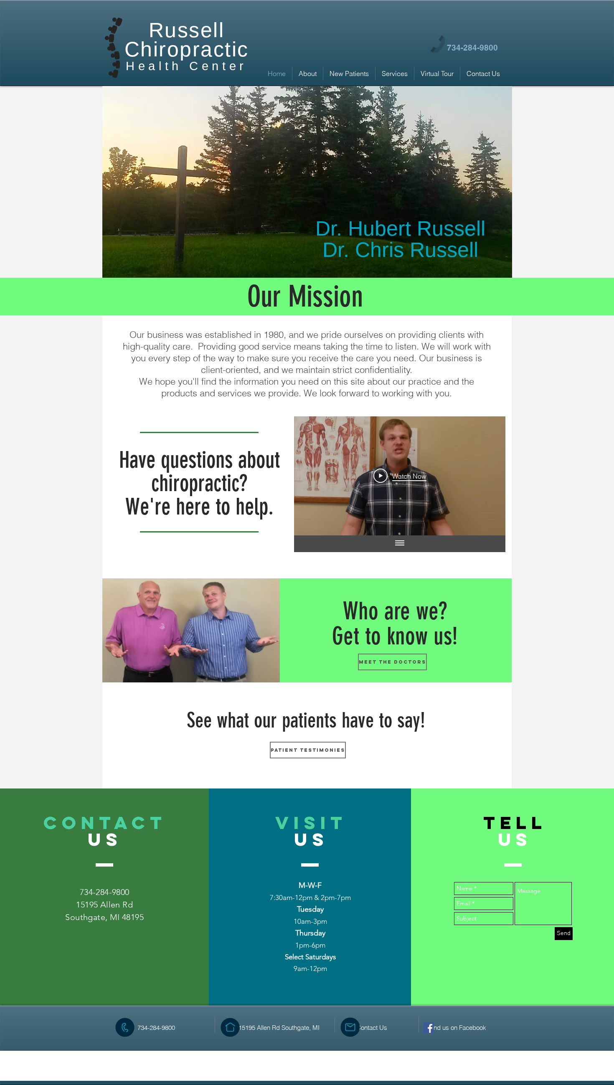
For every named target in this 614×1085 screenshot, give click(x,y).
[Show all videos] (399, 543)
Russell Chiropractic (186, 39)
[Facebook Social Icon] (429, 1027)
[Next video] (488, 475)
